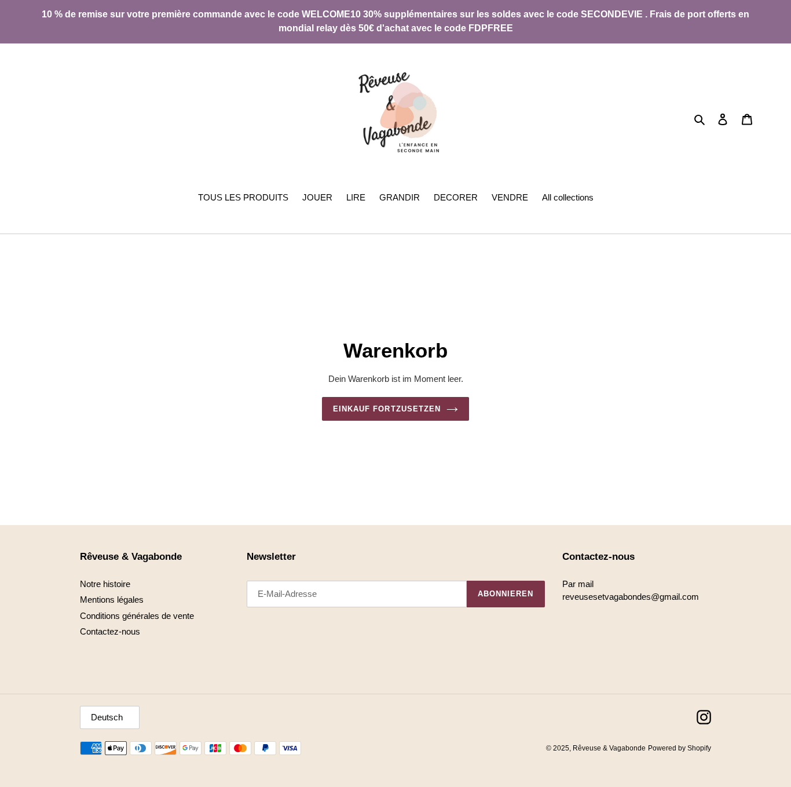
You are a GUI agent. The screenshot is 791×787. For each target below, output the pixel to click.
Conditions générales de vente (137, 616)
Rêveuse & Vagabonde (609, 748)
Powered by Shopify (679, 748)
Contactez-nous (110, 631)
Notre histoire (105, 584)
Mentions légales (112, 599)
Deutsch (107, 717)
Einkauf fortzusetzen (387, 409)
